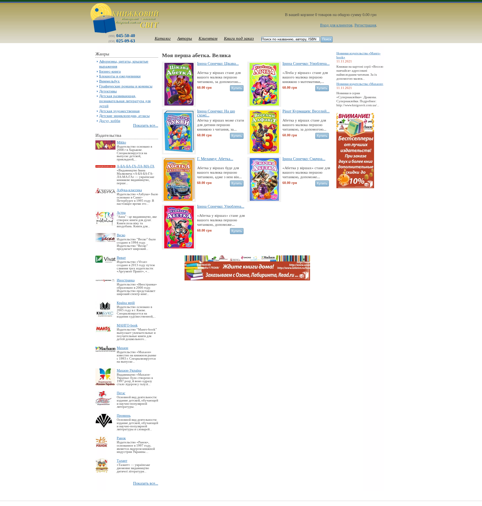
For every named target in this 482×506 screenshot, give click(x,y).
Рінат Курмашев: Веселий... (306, 111)
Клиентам (208, 38)
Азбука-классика (129, 190)
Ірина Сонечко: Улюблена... (306, 63)
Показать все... (145, 125)
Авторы (184, 38)
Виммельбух (109, 81)
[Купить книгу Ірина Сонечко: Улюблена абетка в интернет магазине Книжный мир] (179, 247)
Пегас (121, 393)
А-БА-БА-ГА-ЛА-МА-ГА (135, 166)
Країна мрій (126, 303)
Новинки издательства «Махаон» (359, 84)
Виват (121, 258)
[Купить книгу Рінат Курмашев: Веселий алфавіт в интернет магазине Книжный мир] (264, 152)
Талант (122, 461)
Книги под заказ (239, 38)
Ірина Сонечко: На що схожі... (216, 113)
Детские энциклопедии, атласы (124, 116)
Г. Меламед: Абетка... (215, 159)
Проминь (124, 416)
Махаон (122, 348)
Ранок (121, 438)
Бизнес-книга (110, 71)
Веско (121, 235)
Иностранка (126, 280)
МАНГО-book (127, 325)
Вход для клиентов (336, 25)
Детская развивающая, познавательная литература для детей (125, 101)
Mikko (121, 142)
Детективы (108, 91)
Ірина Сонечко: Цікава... (218, 63)
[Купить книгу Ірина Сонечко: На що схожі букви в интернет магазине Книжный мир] (178, 152)
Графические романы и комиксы (125, 86)
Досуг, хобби (109, 121)
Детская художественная (119, 111)
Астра (121, 213)
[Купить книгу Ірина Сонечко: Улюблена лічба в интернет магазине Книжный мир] (264, 104)
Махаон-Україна (129, 370)
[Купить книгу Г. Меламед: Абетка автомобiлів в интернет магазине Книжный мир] (179, 199)
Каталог (163, 38)
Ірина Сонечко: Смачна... (303, 159)
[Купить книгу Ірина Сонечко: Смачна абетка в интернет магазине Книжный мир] (264, 199)
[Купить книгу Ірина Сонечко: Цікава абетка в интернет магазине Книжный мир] (179, 104)
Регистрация (365, 25)
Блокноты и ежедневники (120, 76)
